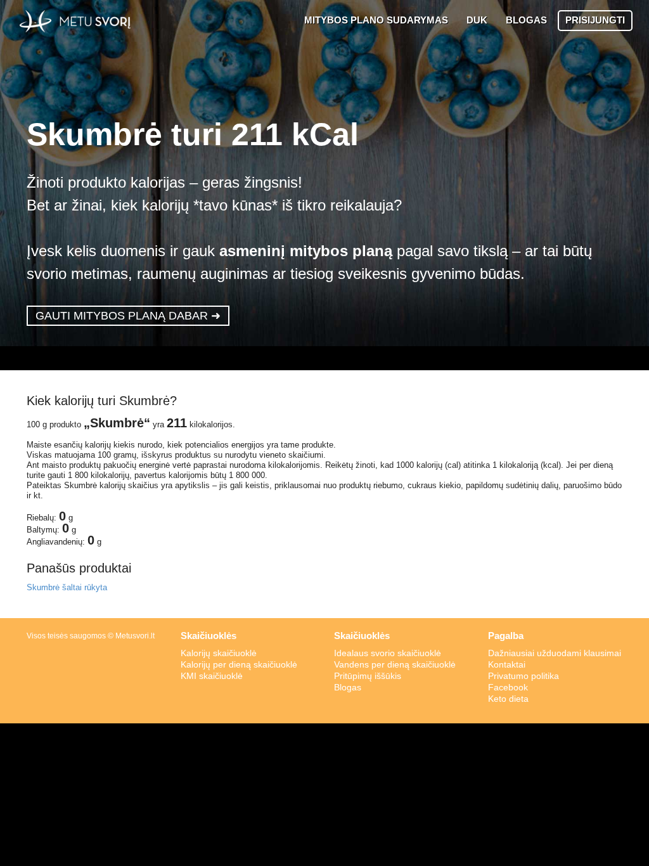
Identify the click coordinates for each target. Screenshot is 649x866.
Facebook (508, 687)
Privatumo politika (523, 676)
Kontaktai (506, 664)
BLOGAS (526, 20)
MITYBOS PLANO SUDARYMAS (376, 20)
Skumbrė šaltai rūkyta (67, 587)
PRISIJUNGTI (595, 20)
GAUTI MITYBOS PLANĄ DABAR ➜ (128, 315)
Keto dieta (508, 699)
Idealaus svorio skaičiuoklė (387, 653)
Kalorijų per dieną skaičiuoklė (239, 664)
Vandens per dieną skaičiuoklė (395, 664)
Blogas (347, 687)
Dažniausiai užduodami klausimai (554, 653)
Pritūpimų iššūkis (367, 676)
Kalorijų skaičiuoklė (219, 653)
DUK (476, 20)
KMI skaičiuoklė (212, 676)
